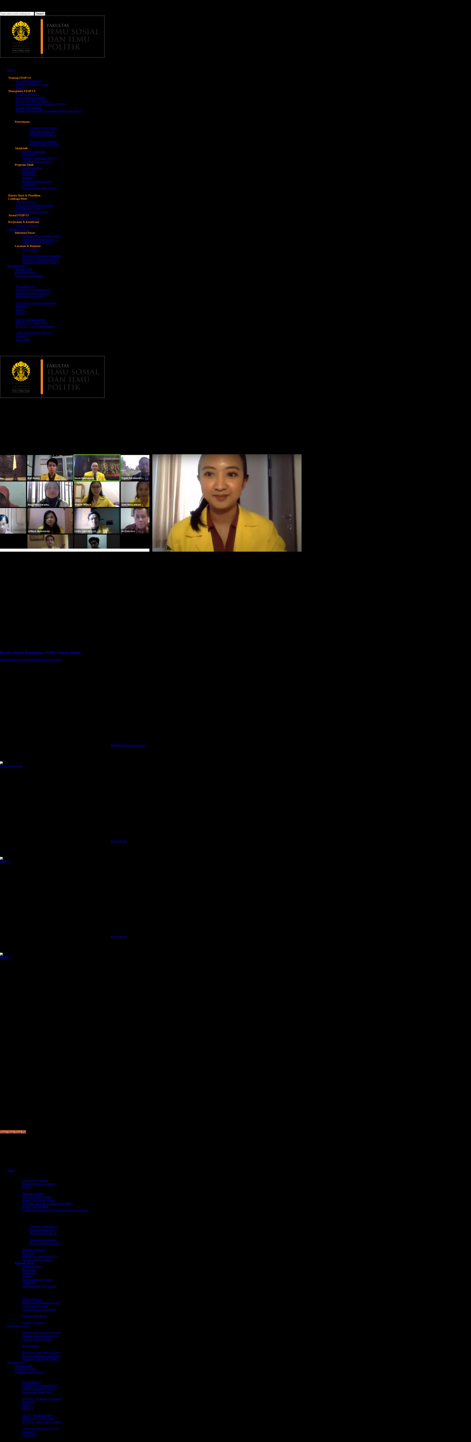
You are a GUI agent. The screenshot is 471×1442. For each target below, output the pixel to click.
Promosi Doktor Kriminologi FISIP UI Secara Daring (31, 659)
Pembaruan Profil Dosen (29, 1372)
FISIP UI (5, 861)
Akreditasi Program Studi (37, 1259)
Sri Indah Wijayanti (11, 766)
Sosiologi (27, 1276)
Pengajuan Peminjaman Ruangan (41, 1352)
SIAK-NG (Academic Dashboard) (42, 1398)
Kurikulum (28, 1253)
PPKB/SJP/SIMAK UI (42, 1233)
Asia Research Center (34, 1306)
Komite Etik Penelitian (35, 1206)
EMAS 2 (27, 1405)
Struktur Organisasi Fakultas (38, 1183)
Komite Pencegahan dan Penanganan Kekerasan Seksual (55, 1210)
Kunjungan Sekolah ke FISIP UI (41, 1359)
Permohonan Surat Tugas (36, 1392)
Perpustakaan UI (31, 1382)
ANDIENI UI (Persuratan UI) (39, 1385)
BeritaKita (117, 745)
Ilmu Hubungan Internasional (39, 1286)
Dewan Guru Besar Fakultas (38, 1200)
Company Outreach (33, 1322)
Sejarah (26, 1187)
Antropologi (29, 1283)
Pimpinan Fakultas (33, 1193)
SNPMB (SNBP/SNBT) (43, 1226)
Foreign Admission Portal (44, 1243)
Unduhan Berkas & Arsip (37, 1339)
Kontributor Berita (25, 1369)
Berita (6, 416)
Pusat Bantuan (30, 1345)
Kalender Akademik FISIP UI (39, 1256)
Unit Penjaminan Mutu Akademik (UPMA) (47, 1203)
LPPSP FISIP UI (32, 1299)
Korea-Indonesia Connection (39, 1309)
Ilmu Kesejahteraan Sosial (37, 1279)
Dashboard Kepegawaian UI (38, 1388)
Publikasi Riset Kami (34, 1316)
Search (40, 13)
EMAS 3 (27, 1408)
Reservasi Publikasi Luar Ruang (40, 1355)
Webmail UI (29, 1402)
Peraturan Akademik (34, 1249)
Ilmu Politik (29, 1269)
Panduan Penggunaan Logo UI (40, 1335)
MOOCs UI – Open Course (38, 1418)
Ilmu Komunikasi (32, 1266)
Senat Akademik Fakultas (37, 1197)
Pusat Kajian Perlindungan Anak (41, 1302)
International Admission (43, 1240)
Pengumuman (26, 416)
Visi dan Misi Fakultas (35, 1180)
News (126, 745)
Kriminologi (29, 1273)
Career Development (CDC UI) (40, 1428)
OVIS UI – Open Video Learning (41, 1421)
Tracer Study (29, 1435)
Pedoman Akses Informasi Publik (41, 1332)
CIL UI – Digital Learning (37, 1415)
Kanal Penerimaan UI (42, 1230)
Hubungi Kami (23, 1365)
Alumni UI (28, 1431)
